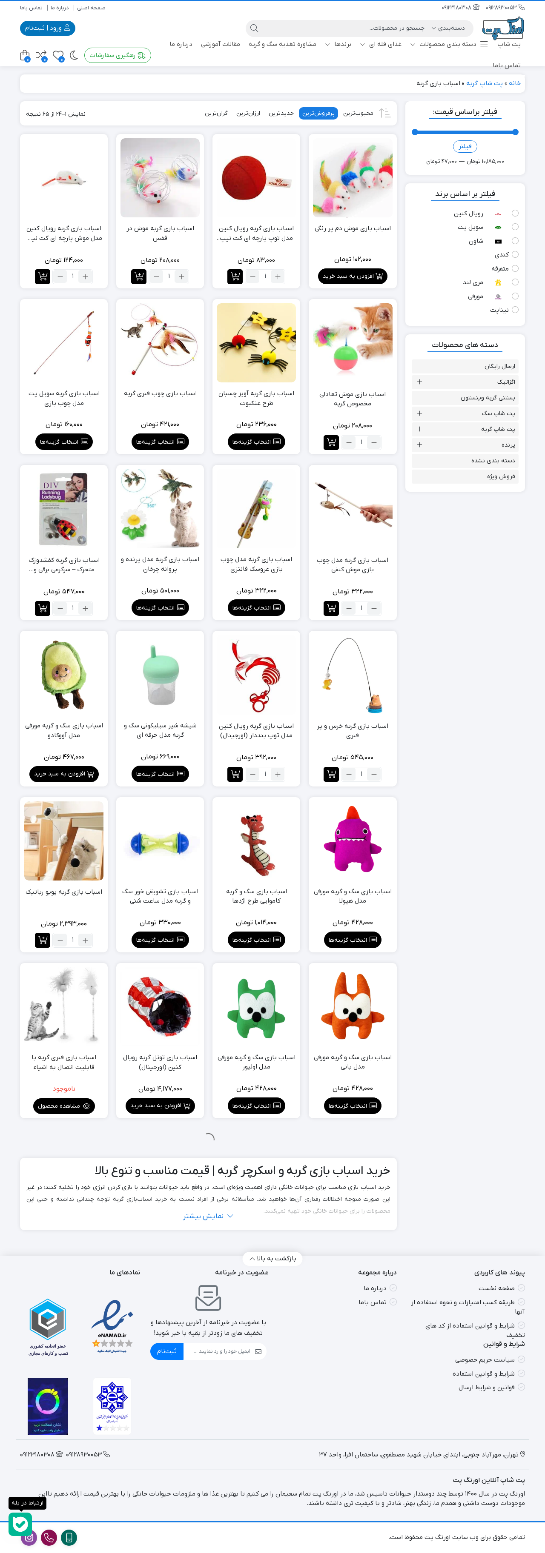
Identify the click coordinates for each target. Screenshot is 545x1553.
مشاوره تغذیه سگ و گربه (282, 44)
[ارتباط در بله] (20, 1524)
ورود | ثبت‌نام (44, 28)
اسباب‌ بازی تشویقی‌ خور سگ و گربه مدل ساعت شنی (160, 896)
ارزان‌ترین (248, 113)
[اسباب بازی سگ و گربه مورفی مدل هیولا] (352, 841)
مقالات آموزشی (220, 44)
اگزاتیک (506, 382)
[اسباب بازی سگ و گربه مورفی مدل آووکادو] (63, 674)
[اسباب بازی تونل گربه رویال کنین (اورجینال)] (160, 1006)
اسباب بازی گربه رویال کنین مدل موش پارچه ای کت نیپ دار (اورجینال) (64, 233)
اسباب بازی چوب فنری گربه (160, 393)
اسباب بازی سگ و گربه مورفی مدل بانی (353, 1062)
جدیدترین (281, 113)
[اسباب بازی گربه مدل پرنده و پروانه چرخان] (160, 508)
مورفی (475, 296)
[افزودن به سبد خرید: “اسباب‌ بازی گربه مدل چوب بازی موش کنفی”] (331, 608)
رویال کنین (468, 213)
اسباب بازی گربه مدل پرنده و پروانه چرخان (160, 564)
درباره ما (60, 7)
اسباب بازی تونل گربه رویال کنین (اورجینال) (160, 1062)
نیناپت (499, 310)
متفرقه (500, 269)
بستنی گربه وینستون (488, 398)
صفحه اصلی (91, 7)
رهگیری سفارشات (113, 55)
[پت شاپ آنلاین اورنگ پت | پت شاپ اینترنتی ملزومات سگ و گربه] (503, 28)
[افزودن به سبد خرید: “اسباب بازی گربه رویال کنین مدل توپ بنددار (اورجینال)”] (235, 774)
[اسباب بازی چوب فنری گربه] (160, 342)
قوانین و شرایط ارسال (487, 1387)
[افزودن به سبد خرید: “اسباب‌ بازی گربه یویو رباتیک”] (42, 940)
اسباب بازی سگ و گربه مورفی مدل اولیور (256, 1062)
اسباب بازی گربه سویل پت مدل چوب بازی (64, 398)
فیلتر (465, 146)
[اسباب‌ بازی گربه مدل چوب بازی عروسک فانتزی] (256, 508)
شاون (476, 241)
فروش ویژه (501, 477)
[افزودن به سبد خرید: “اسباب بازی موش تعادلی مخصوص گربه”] (331, 442)
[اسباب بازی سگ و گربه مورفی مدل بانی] (352, 1006)
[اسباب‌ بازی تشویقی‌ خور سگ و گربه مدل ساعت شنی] (160, 841)
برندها (342, 44)
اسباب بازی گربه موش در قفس (160, 233)
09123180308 (457, 8)
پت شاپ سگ (498, 414)
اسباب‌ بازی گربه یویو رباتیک (64, 892)
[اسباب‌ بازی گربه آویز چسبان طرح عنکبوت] (256, 342)
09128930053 (502, 8)
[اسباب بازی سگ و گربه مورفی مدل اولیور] (256, 1006)
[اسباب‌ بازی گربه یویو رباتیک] (63, 841)
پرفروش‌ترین (318, 113)
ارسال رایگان (500, 366)
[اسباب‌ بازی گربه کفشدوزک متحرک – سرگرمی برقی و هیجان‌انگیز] (63, 508)
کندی (502, 255)
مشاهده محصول (60, 1106)
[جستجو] (254, 28)
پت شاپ (509, 44)
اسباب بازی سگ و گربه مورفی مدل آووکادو (64, 730)
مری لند (473, 282)
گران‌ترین (216, 113)
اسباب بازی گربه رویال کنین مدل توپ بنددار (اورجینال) (256, 731)
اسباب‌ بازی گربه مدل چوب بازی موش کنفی (352, 565)
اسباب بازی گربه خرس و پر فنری (352, 731)
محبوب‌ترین (358, 113)
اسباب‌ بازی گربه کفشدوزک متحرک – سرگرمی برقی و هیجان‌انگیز (64, 565)
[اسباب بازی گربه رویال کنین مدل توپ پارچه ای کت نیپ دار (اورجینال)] (256, 177)
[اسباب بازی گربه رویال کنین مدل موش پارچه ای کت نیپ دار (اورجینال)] (63, 177)
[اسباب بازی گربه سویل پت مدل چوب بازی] (63, 342)
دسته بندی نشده (493, 461)
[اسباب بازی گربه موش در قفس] (160, 177)
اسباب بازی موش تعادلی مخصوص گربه (352, 399)
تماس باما (31, 7)
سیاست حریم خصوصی (485, 1360)
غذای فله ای (384, 44)
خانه (515, 83)
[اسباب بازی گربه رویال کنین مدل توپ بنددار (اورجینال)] (256, 674)
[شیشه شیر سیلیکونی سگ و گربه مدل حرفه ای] (160, 674)
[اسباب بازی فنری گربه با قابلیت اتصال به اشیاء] (63, 1006)
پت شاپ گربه (484, 83)
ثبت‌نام (167, 1351)
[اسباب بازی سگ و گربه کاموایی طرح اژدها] (256, 841)
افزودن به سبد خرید (348, 276)
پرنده (508, 445)
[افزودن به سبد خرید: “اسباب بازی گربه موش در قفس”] (138, 276)
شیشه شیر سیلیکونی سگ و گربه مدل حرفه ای (160, 730)
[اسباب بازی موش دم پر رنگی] (352, 177)
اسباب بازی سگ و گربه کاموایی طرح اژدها (256, 896)
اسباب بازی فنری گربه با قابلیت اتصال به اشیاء (64, 1062)
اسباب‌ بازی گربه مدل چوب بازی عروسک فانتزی (256, 564)
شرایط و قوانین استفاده (484, 1374)
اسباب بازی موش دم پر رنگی (353, 228)
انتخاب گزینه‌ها (251, 442)
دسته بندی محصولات (447, 44)
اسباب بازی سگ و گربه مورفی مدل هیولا (353, 896)
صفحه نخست (497, 1288)
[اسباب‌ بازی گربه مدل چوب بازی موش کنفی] (352, 508)
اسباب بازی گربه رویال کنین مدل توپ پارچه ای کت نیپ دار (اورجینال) (256, 233)
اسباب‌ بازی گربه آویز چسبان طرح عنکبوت (256, 398)
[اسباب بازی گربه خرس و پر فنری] (352, 674)
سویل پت (470, 227)
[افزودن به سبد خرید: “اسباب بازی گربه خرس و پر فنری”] (331, 774)
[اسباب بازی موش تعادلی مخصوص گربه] (352, 342)
